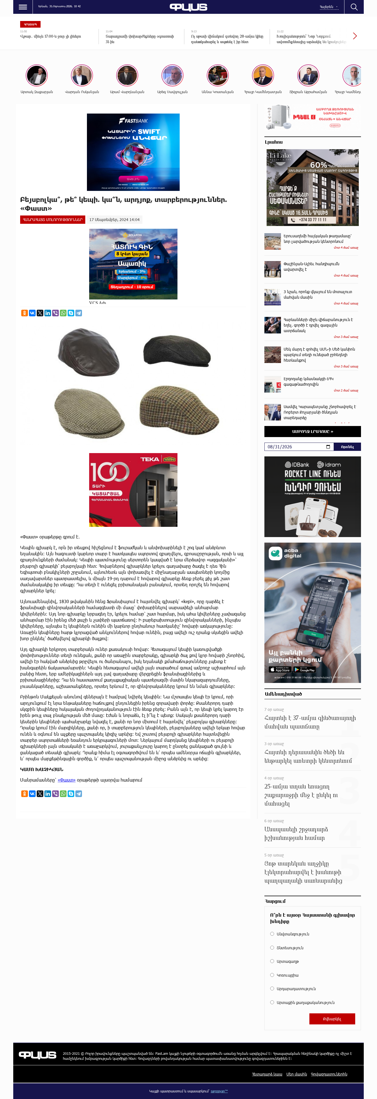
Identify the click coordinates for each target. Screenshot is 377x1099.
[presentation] (336, 39)
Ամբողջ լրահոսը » (312, 431)
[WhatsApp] (63, 313)
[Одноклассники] (24, 313)
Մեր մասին (296, 1074)
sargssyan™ (219, 1091)
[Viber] (55, 313)
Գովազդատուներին (329, 1074)
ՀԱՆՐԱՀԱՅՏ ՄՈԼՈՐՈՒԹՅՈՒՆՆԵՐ (53, 219)
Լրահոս (274, 141)
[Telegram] (78, 313)
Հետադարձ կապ (267, 1074)
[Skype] (71, 313)
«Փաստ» (67, 779)
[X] (40, 313)
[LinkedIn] (47, 313)
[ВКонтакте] (32, 313)
